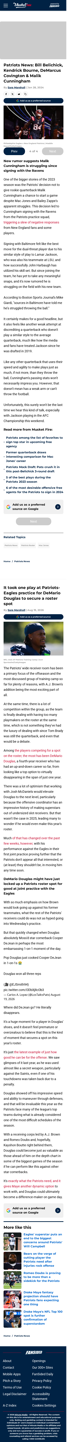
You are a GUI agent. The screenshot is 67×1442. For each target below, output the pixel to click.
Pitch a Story (12, 1381)
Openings (39, 1361)
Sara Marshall (16, 87)
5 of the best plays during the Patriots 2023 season (28, 479)
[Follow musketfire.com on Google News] (58, 507)
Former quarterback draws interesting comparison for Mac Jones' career (29, 457)
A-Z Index (9, 1405)
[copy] (25, 94)
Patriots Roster (28, 545)
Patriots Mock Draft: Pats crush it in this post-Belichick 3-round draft (33, 469)
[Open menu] (6, 5)
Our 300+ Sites (42, 1367)
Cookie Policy (41, 1387)
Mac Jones (44, 545)
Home (7, 561)
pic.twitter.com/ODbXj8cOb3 (24, 990)
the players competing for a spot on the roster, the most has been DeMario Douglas (33, 756)
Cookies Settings (44, 1405)
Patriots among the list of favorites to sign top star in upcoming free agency (34, 442)
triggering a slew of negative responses (31, 222)
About (7, 1361)
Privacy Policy (42, 1381)
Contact (8, 1367)
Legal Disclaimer (14, 1394)
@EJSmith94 (18, 984)
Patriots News (11, 545)
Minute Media (21, 1415)
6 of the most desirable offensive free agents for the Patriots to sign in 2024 (34, 490)
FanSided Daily (42, 1374)
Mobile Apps (12, 1374)
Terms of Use (12, 1387)
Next (52, 151)
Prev (14, 151)
